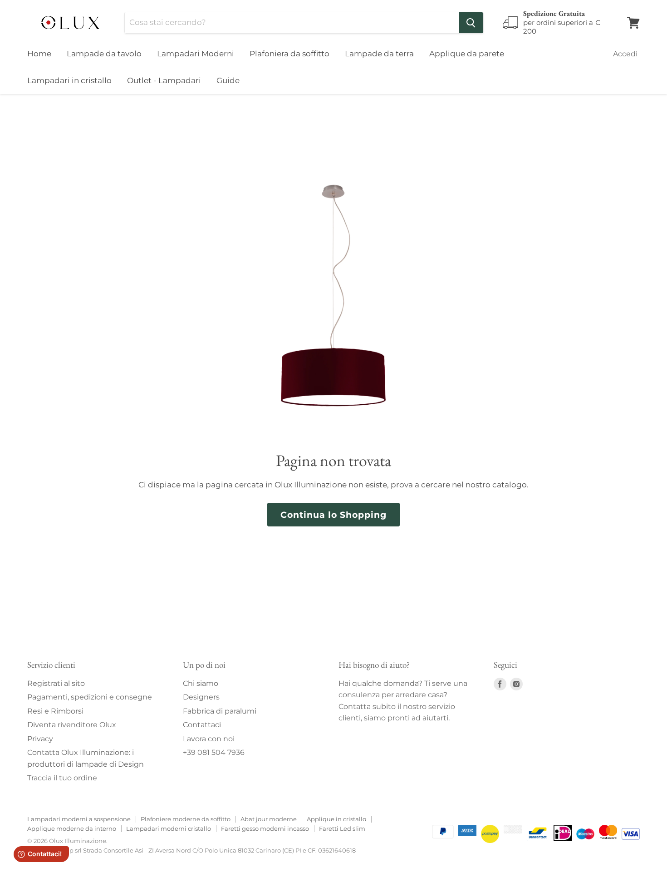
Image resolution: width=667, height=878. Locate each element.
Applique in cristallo (336, 819)
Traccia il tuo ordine (62, 778)
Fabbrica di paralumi (219, 711)
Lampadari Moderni (195, 53)
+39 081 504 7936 (214, 752)
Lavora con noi (209, 738)
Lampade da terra (379, 53)
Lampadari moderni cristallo (168, 828)
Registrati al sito (56, 683)
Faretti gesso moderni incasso (265, 828)
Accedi (625, 54)
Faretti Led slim (342, 828)
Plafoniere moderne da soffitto (186, 819)
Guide (228, 80)
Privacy (40, 738)
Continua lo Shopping (333, 514)
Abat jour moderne (268, 819)
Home (39, 53)
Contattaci (202, 724)
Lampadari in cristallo (69, 80)
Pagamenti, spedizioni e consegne (89, 697)
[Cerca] (471, 22)
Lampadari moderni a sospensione (79, 819)
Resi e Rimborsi (55, 711)
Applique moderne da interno (71, 828)
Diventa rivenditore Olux (71, 724)
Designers (201, 697)
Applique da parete (466, 53)
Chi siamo (200, 683)
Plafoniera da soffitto (289, 53)
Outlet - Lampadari (164, 80)
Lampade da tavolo (104, 53)
